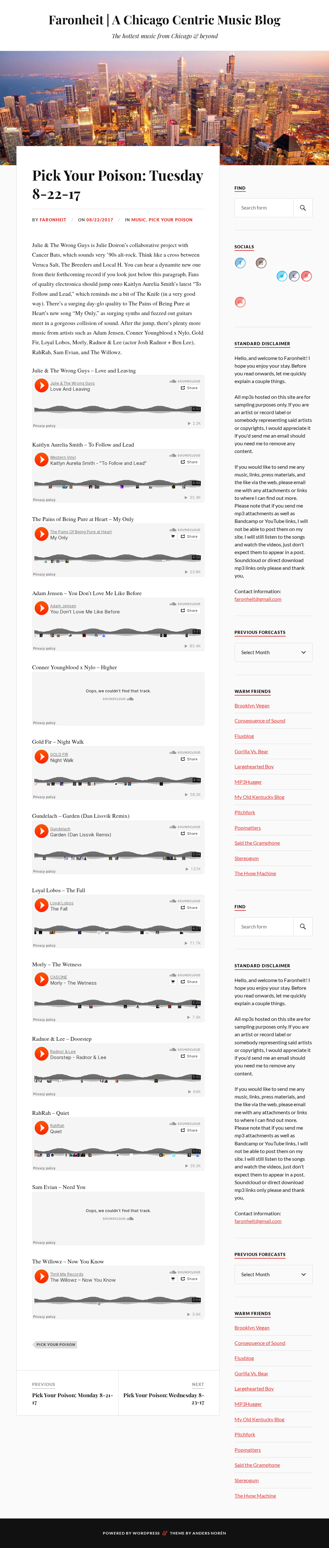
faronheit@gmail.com (258, 599)
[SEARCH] (303, 207)
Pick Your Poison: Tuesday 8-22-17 (117, 183)
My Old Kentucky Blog (259, 797)
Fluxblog (244, 736)
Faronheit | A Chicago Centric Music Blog (164, 19)
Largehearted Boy (254, 766)
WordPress (146, 1533)
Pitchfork (245, 812)
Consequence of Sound (260, 720)
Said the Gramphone (257, 843)
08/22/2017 (99, 219)
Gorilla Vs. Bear (251, 751)
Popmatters (248, 828)
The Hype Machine (255, 873)
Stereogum (247, 858)
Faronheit (53, 219)
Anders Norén (209, 1533)
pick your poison (171, 219)
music (138, 219)
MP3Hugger (248, 782)
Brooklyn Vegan (252, 705)
